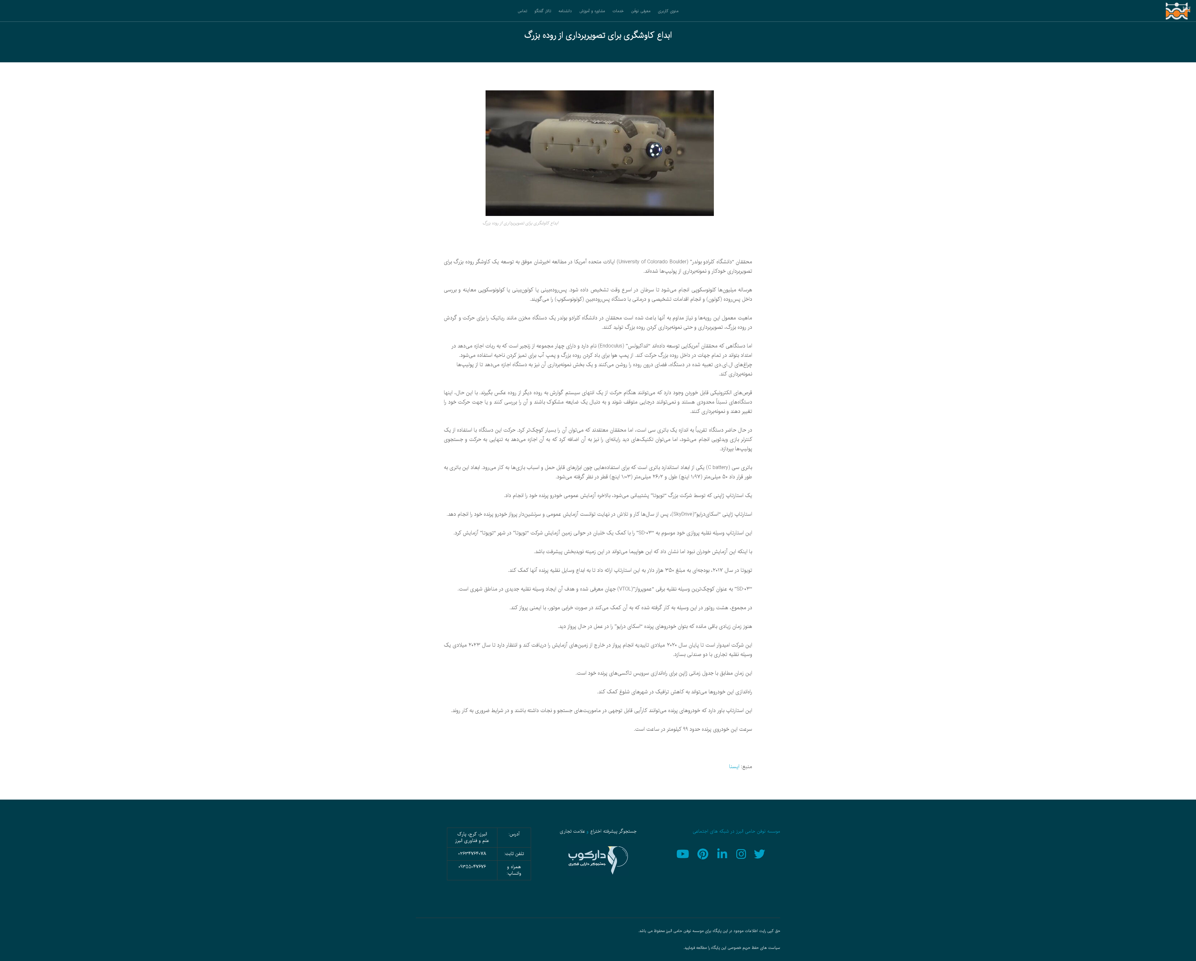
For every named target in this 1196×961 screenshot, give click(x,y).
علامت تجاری (572, 831)
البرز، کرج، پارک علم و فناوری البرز (472, 837)
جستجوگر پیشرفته (620, 831)
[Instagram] (741, 853)
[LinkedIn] (722, 853)
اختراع (595, 831)
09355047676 (472, 867)
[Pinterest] (703, 853)
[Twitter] (760, 853)
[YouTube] (684, 853)
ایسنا (734, 767)
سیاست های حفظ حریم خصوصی (754, 948)
